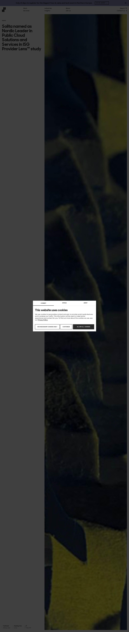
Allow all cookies (83, 326)
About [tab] (85, 303)
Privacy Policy (43, 320)
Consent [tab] (43, 303)
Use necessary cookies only (47, 326)
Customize (66, 326)
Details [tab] (64, 303)
